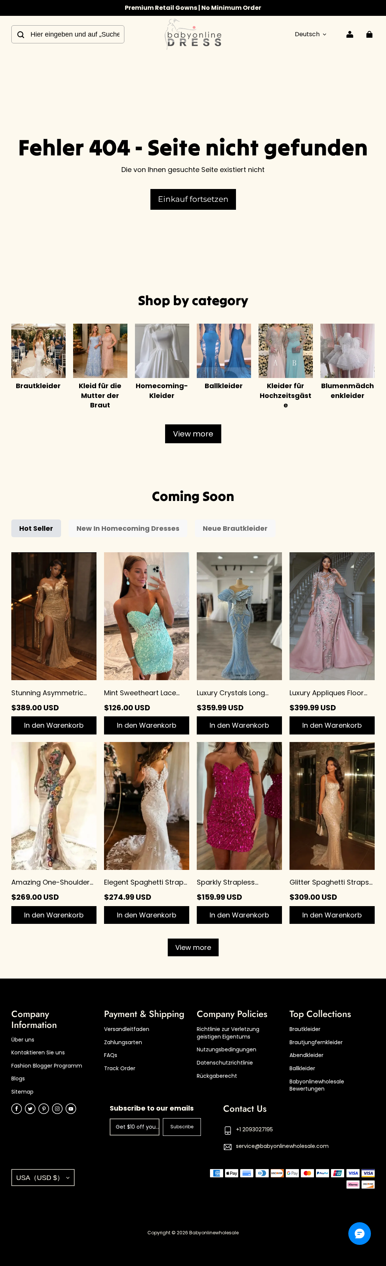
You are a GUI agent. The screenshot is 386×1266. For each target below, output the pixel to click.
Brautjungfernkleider (316, 1042)
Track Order (119, 1068)
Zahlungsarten (123, 1042)
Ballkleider (302, 1068)
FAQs (110, 1055)
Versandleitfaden (126, 1029)
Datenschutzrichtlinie (225, 1062)
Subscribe (181, 1126)
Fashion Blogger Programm (46, 1065)
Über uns (22, 1039)
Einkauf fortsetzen (193, 199)
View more (193, 434)
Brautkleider (305, 1029)
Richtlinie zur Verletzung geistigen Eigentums (228, 1033)
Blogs (18, 1078)
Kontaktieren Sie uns (38, 1052)
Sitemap (22, 1091)
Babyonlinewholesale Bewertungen (317, 1085)
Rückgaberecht (217, 1076)
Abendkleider (306, 1055)
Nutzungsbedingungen (226, 1049)
